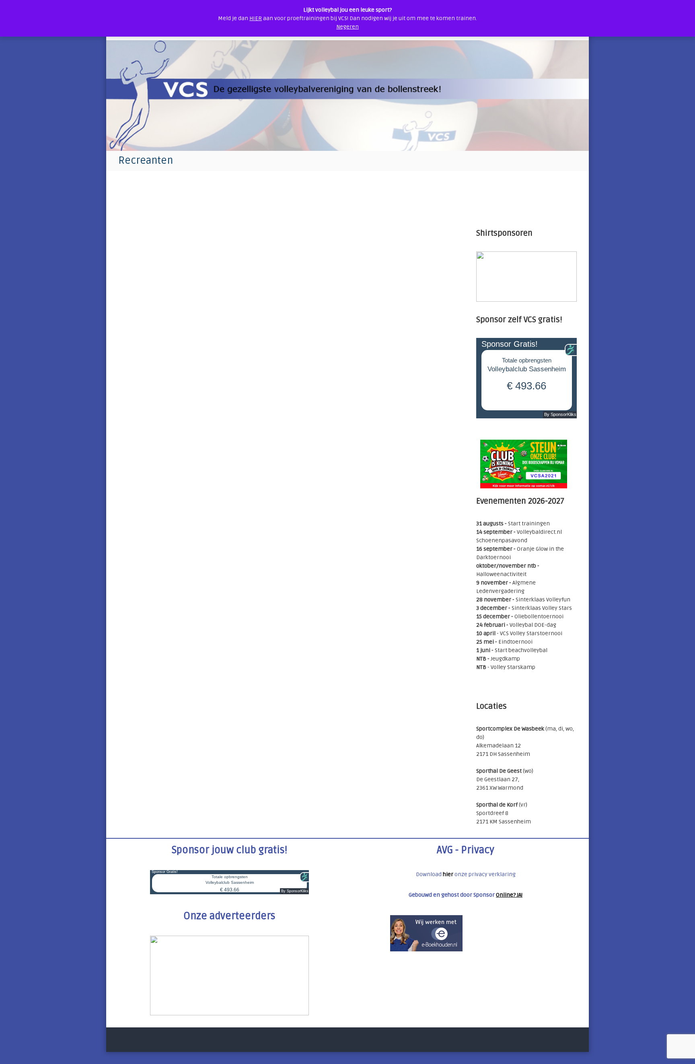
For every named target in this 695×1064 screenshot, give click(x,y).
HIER (255, 18)
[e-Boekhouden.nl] (426, 933)
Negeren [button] (347, 26)
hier (448, 874)
